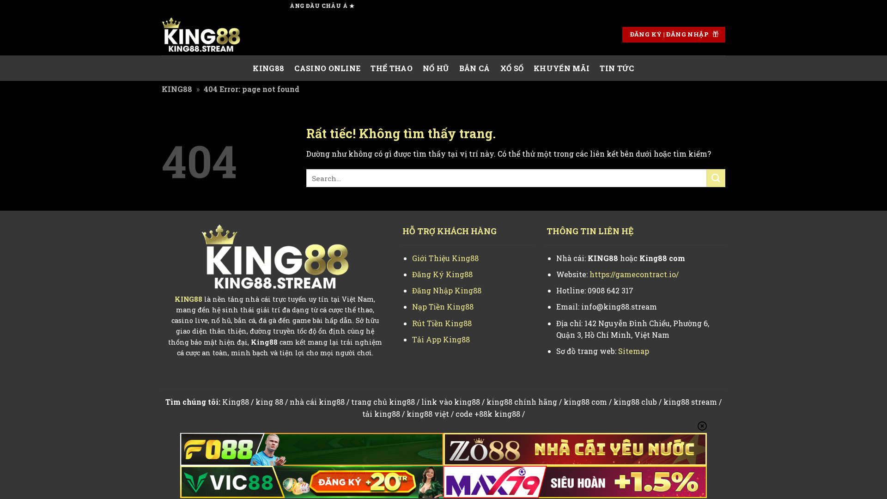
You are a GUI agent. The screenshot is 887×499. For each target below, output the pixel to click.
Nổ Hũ (436, 68)
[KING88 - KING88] (208, 34)
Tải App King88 (441, 339)
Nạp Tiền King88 (443, 306)
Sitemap (633, 351)
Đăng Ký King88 (442, 274)
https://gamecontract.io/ (634, 274)
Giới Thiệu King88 (445, 258)
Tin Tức (617, 68)
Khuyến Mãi (561, 68)
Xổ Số (512, 68)
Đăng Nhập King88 (446, 290)
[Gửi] (716, 178)
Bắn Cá (474, 68)
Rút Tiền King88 (442, 323)
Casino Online (327, 68)
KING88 (268, 68)
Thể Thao (392, 68)
